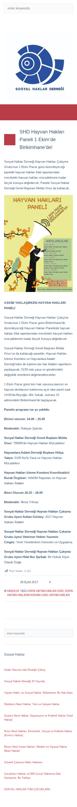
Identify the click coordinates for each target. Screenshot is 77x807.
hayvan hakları (59, 595)
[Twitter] (30, 22)
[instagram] (47, 22)
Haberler (13, 591)
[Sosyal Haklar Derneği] (38, 66)
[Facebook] (39, 22)
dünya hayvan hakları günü (45, 591)
